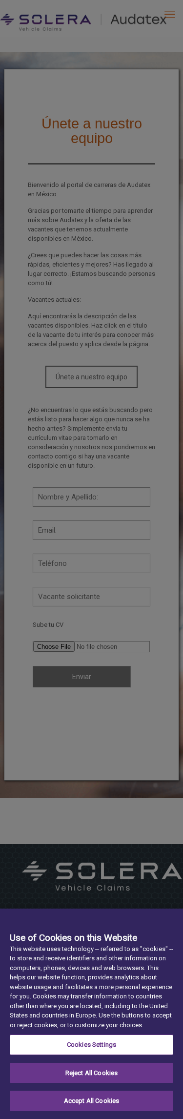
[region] (91, 1014)
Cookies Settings (91, 1044)
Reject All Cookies (91, 1073)
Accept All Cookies (91, 1100)
